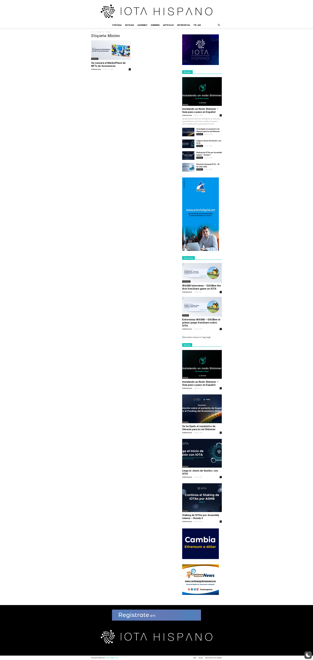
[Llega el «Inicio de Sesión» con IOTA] (188, 144)
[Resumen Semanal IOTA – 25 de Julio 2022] (188, 167)
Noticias (129, 25)
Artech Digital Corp (112, 658)
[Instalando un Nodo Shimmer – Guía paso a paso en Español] (202, 91)
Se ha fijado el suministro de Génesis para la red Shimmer (199, 428)
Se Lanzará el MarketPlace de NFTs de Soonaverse (108, 64)
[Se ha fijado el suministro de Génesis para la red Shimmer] (188, 132)
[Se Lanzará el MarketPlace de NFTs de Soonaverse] (111, 50)
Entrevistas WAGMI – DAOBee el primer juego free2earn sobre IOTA (201, 322)
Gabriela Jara (96, 69)
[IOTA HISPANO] (156, 11)
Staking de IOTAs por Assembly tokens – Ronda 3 (200, 517)
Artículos (168, 25)
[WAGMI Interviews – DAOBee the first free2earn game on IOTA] (202, 273)
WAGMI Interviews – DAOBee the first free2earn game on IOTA (201, 287)
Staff (194, 658)
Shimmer (155, 25)
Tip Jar (197, 25)
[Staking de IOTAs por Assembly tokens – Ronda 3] (188, 155)
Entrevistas (183, 25)
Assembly (142, 25)
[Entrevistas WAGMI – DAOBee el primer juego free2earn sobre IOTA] (202, 306)
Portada (117, 25)
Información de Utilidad (213, 658)
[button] (219, 25)
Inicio (93, 32)
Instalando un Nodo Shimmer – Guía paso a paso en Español (200, 110)
